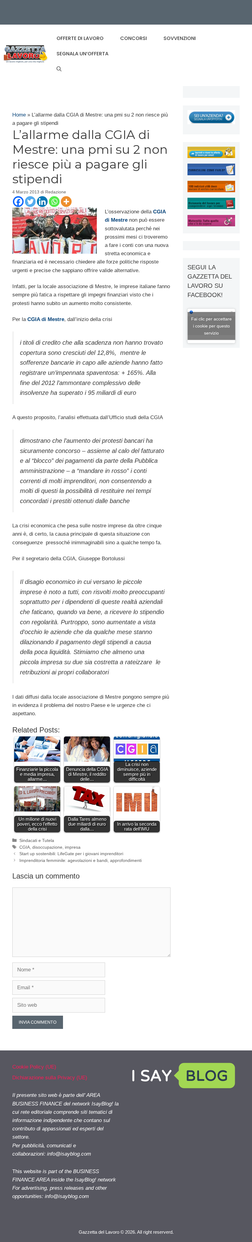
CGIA (24, 847)
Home (19, 115)
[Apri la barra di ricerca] (59, 69)
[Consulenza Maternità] (211, 225)
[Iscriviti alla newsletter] (211, 156)
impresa (73, 847)
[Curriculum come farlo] (211, 174)
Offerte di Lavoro (80, 38)
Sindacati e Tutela (36, 840)
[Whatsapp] (54, 201)
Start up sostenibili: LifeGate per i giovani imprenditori (71, 853)
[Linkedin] (42, 201)
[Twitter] (30, 201)
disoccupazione (47, 847)
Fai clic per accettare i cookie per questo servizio (211, 325)
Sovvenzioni (179, 38)
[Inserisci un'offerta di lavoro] (211, 122)
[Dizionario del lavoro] (211, 207)
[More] (66, 201)
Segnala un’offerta (82, 53)
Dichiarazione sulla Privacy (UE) (49, 1078)
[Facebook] (18, 201)
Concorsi (133, 38)
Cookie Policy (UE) (34, 1067)
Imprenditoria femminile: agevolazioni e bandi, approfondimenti (80, 860)
